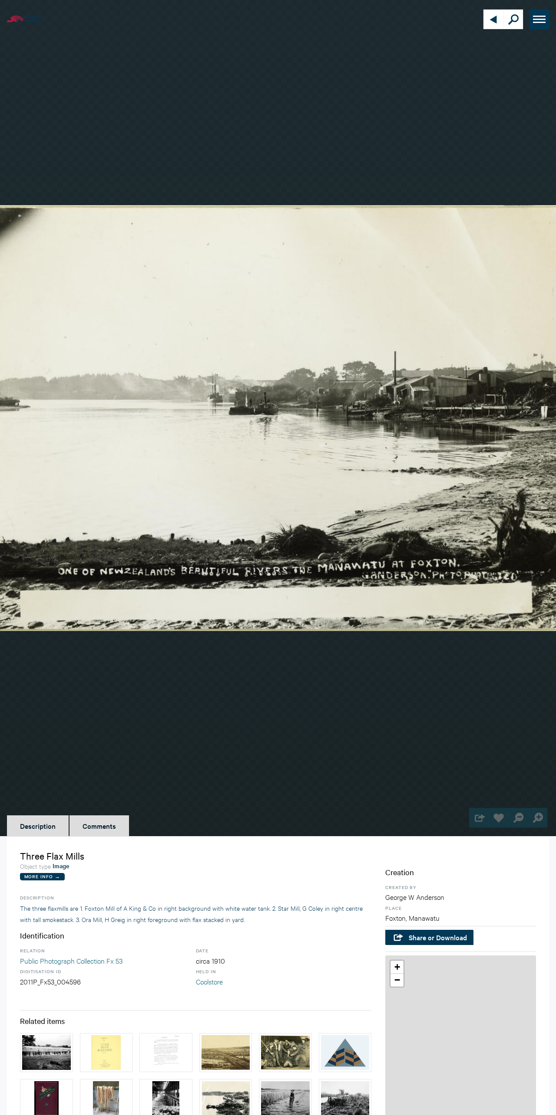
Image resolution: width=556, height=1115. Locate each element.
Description (38, 826)
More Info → (42, 876)
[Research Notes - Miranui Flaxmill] (165, 1052)
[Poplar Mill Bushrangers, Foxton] (345, 1052)
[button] (397, 967)
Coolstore (209, 981)
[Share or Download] (479, 817)
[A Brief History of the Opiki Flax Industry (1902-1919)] (106, 1052)
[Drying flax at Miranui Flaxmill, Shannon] (225, 1052)
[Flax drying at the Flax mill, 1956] (46, 1052)
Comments (99, 826)
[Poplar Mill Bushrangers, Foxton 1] (285, 1052)
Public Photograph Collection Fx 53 (71, 960)
